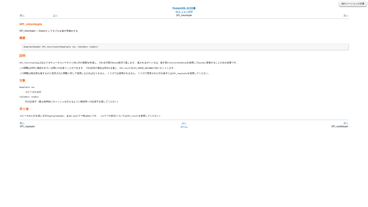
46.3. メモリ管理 (184, 11)
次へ (346, 15)
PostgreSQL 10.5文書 (183, 8)
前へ (22, 15)
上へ (55, 15)
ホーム (184, 126)
